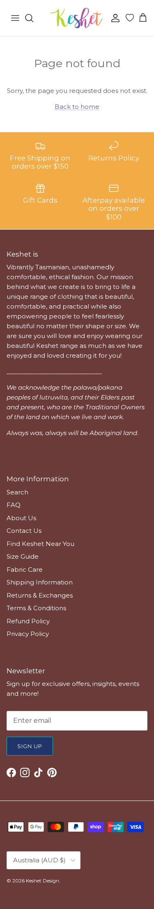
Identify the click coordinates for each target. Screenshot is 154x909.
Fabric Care (25, 569)
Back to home (77, 107)
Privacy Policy (28, 634)
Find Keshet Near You (40, 544)
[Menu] (15, 18)
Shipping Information (40, 582)
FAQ (14, 505)
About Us (21, 518)
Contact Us (24, 531)
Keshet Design (42, 880)
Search (17, 492)
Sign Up (29, 746)
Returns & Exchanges (40, 595)
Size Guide (23, 556)
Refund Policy (28, 621)
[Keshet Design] (77, 18)
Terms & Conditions (36, 608)
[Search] (33, 18)
